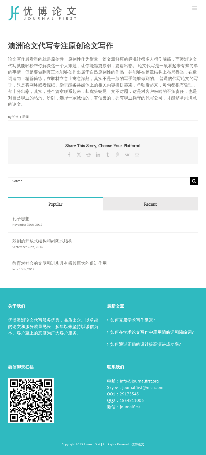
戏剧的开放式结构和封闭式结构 (42, 240)
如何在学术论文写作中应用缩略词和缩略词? (152, 332)
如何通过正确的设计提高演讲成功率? (145, 344)
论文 (15, 117)
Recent (150, 204)
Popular (55, 204)
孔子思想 (21, 218)
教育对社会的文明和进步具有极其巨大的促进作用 (59, 263)
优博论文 (137, 444)
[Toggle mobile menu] (195, 8)
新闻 (25, 117)
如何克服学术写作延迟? (132, 320)
